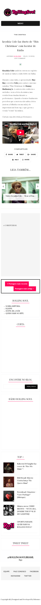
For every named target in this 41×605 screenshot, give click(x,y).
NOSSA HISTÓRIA (13, 306)
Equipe (6, 571)
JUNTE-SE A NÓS (13, 311)
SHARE (10, 154)
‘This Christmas (20, 34)
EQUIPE (9, 308)
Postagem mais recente (18, 284)
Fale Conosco (19, 571)
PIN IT (16, 160)
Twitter (27, 576)
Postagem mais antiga (24, 289)
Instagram (15, 576)
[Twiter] (21, 5)
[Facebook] (25, 5)
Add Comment (19, 58)
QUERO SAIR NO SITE (15, 313)
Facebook (34, 571)
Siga (20, 560)
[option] (20, 191)
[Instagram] (16, 5)
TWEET (21, 154)
